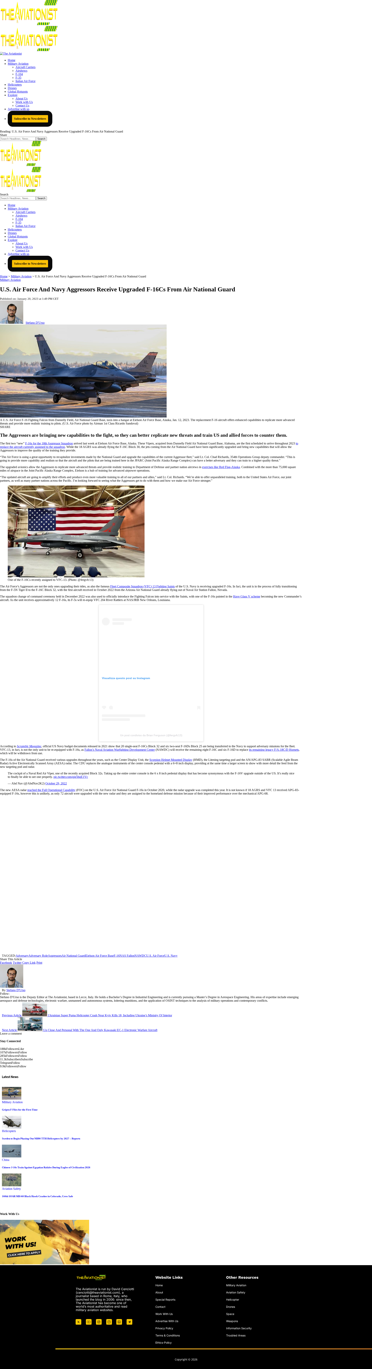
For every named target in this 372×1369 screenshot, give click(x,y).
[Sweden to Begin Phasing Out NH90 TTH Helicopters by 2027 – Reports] (11, 1127)
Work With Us (164, 1314)
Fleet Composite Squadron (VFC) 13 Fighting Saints (142, 586)
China (5, 1159)
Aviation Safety (11, 1188)
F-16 (117, 955)
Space (230, 1314)
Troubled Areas (235, 1335)
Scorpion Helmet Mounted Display (170, 759)
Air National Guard (73, 955)
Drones (230, 1306)
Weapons (232, 1321)
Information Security (239, 1328)
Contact (160, 1306)
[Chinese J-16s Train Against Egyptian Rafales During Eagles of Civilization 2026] (11, 1156)
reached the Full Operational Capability (51, 790)
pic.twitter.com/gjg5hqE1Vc (70, 776)
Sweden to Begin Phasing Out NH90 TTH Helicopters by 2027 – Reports (41, 1138)
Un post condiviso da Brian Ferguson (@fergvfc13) (151, 735)
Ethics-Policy (163, 1342)
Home (159, 1285)
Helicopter (232, 1299)
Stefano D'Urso (35, 322)
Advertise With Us (166, 1321)
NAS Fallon (127, 955)
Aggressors (55, 955)
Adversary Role (38, 955)
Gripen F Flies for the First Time (20, 1109)
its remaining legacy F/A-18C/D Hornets (274, 749)
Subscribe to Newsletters (30, 118)
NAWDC (140, 955)
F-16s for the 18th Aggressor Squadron (49, 443)
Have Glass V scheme (246, 596)
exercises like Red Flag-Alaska (221, 467)
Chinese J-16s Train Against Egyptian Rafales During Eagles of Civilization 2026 (46, 1167)
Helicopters (9, 1131)
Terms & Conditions (167, 1335)
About (159, 1292)
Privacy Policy (164, 1328)
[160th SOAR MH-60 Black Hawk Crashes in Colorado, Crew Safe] (11, 1185)
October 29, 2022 (56, 783)
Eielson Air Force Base (99, 955)
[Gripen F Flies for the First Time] (11, 1098)
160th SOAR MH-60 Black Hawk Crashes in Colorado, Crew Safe (37, 1196)
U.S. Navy (170, 955)
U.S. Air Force (155, 955)
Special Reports (165, 1299)
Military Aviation (10, 280)
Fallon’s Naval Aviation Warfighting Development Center (119, 749)
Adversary (22, 955)
